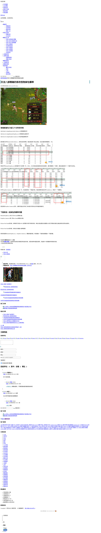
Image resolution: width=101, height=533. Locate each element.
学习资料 (5, 459)
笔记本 (43, 426)
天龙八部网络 (9, 49)
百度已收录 (6, 241)
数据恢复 (71, 424)
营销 (14, 427)
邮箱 (2, 352)
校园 (68, 424)
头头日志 (8, 36)
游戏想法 (46, 424)
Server (55, 424)
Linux (78, 424)
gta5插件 (50, 428)
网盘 (4, 424)
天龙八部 (5, 252)
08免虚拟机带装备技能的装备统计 (9, 295)
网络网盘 (5, 482)
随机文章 (8, 29)
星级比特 (84, 426)
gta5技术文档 (18, 428)
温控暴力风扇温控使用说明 (10, 308)
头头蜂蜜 (5, 454)
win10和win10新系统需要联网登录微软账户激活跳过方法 (17, 306)
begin (58, 427)
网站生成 (5, 7)
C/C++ (6, 426)
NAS (4, 426)
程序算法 (77, 426)
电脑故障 (73, 426)
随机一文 (8, 31)
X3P (12, 427)
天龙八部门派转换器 (11, 42)
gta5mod (75, 424)
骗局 (64, 424)
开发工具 (5, 466)
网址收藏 (5, 12)
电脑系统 (5, 479)
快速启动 (60, 428)
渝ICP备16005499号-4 (30, 508)
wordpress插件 (3, 428)
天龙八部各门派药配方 (6, 284)
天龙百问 (8, 52)
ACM (67, 428)
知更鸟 (45, 427)
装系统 (32, 428)
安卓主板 (26, 424)
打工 (15, 424)
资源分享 (5, 484)
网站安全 (36, 426)
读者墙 (7, 72)
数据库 (74, 427)
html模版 (54, 428)
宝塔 (87, 426)
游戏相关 (5, 78)
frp (31, 426)
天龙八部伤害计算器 (11, 39)
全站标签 (8, 27)
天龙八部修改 (9, 47)
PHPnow (65, 427)
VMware (40, 426)
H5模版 (39, 424)
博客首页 (8, 26)
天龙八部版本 (9, 44)
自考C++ (28, 426)
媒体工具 (5, 458)
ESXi (61, 424)
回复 (4, 374)
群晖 (21, 426)
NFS (43, 427)
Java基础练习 (18, 427)
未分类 (5, 471)
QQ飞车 (69, 428)
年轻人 (42, 424)
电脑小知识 (9, 59)
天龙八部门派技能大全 (11, 40)
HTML (10, 428)
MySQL (85, 424)
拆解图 (86, 427)
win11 (36, 424)
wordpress (52, 424)
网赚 (66, 424)
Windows (65, 426)
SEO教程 (69, 426)
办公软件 (5, 451)
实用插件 (5, 461)
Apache (13, 428)
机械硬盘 (24, 426)
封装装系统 (8, 427)
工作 (1, 424)
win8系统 (82, 424)
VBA (2, 427)
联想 (33, 426)
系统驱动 (5, 481)
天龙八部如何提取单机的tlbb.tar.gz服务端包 (13, 322)
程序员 (6, 424)
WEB (4, 443)
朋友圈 (54, 427)
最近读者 (8, 74)
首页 (2, 78)
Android (49, 426)
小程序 (5, 463)
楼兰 (8, 405)
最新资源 (7, 419)
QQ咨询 (5, 530)
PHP (9, 426)
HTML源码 (38, 428)
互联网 (64, 428)
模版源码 (5, 473)
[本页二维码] (4, 531)
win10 (80, 426)
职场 (28, 427)
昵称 (2, 349)
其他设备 (5, 446)
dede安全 (15, 426)
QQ (1, 357)
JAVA (30, 427)
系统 (9, 424)
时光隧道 (5, 4)
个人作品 (5, 444)
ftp (10, 426)
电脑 (57, 428)
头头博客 (5, 5)
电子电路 (5, 478)
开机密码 (56, 426)
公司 (8, 428)
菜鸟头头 (3, 15)
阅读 (7, 69)
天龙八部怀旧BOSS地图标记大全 (11, 321)
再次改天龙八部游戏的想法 (7, 289)
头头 (32, 263)
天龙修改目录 (9, 45)
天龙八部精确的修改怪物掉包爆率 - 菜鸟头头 (21, 265)
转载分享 (8, 34)
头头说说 (5, 456)
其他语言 (5, 448)
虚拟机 (52, 426)
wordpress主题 (39, 427)
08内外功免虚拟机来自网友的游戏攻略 (10, 300)
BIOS (33, 424)
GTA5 (77, 427)
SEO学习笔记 (70, 427)
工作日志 (22, 424)
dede (35, 428)
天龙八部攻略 (9, 50)
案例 (12, 426)
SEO (48, 427)
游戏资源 (5, 476)
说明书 (58, 424)
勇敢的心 (9, 386)
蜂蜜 (42, 428)
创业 (49, 424)
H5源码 (11, 424)
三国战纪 (30, 424)
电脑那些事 (9, 57)
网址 (2, 355)
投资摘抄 (5, 468)
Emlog (18, 426)
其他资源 (5, 449)
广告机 (4, 427)
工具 (7, 70)
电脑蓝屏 (23, 428)
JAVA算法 (61, 427)
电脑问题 (34, 427)
